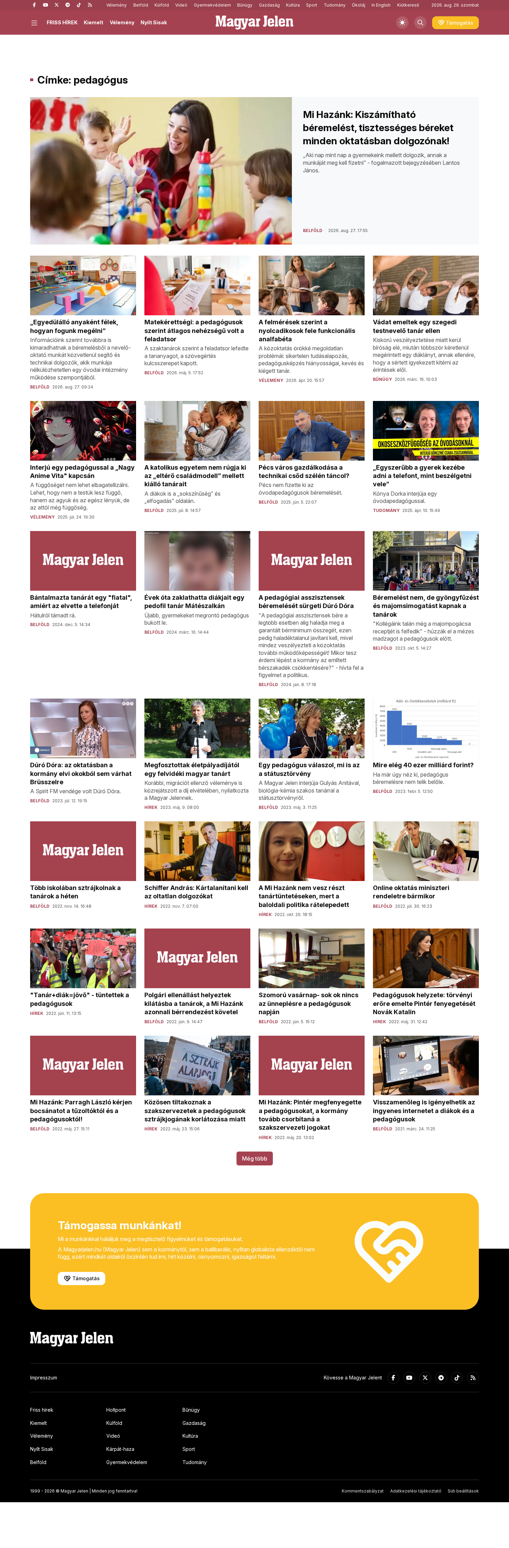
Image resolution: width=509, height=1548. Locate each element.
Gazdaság (269, 5)
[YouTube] (45, 5)
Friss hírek (41, 1410)
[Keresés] (420, 22)
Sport (311, 5)
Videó (181, 5)
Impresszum (43, 1377)
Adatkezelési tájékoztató (415, 1491)
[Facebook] (34, 5)
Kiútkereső (408, 5)
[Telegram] (67, 5)
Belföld (140, 5)
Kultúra (293, 5)
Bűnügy (244, 5)
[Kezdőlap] (254, 22)
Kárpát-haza (120, 1449)
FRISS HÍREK (62, 22)
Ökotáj (358, 5)
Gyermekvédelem (212, 5)
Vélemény (116, 5)
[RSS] (90, 5)
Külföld (161, 5)
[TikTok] (78, 5)
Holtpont (116, 1410)
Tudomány (335, 5)
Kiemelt (93, 22)
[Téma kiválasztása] (402, 22)
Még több (254, 1158)
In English (381, 5)
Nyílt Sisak (154, 22)
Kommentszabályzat (363, 1491)
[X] (56, 5)
